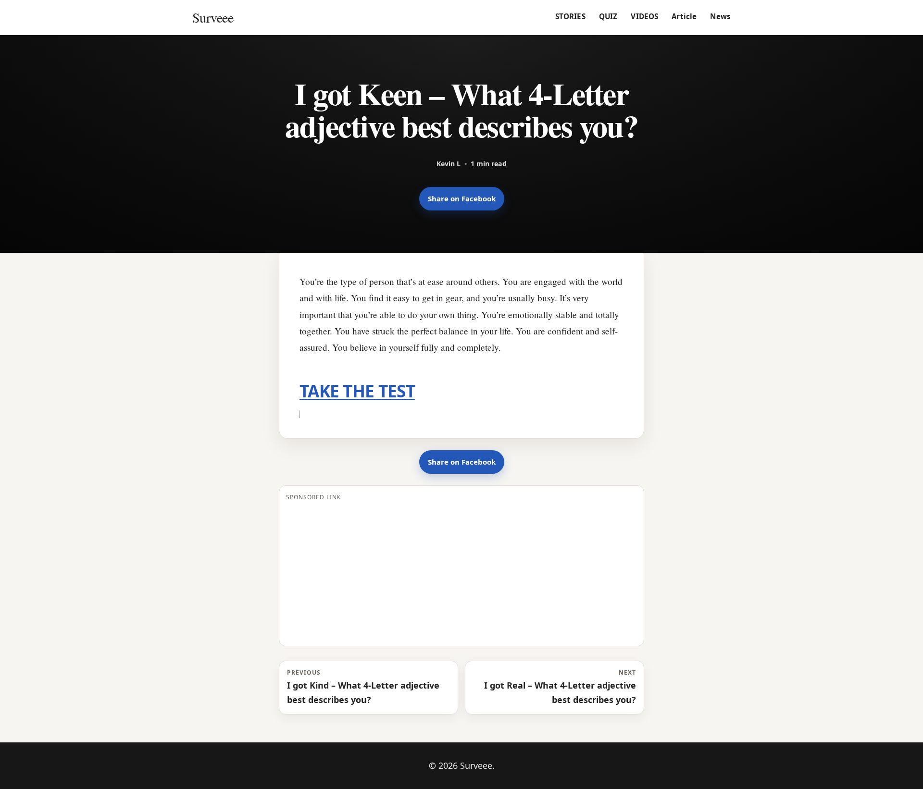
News (720, 16)
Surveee (212, 17)
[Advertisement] (461, 572)
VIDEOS (644, 16)
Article (684, 16)
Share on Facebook (462, 198)
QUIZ (608, 16)
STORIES (570, 16)
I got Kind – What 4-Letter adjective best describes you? (363, 686)
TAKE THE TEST (357, 390)
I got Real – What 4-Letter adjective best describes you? (560, 686)
